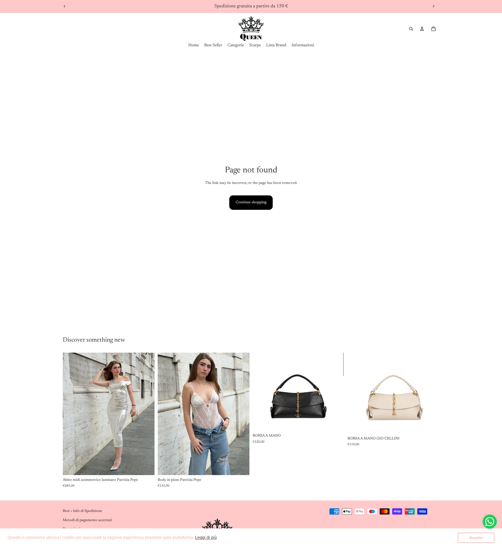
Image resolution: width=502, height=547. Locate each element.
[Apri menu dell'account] (422, 29)
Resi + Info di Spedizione (82, 511)
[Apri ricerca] (411, 29)
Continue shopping (251, 202)
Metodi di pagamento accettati (87, 520)
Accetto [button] (476, 537)
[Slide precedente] (64, 6)
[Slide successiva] (433, 6)
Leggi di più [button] (206, 537)
